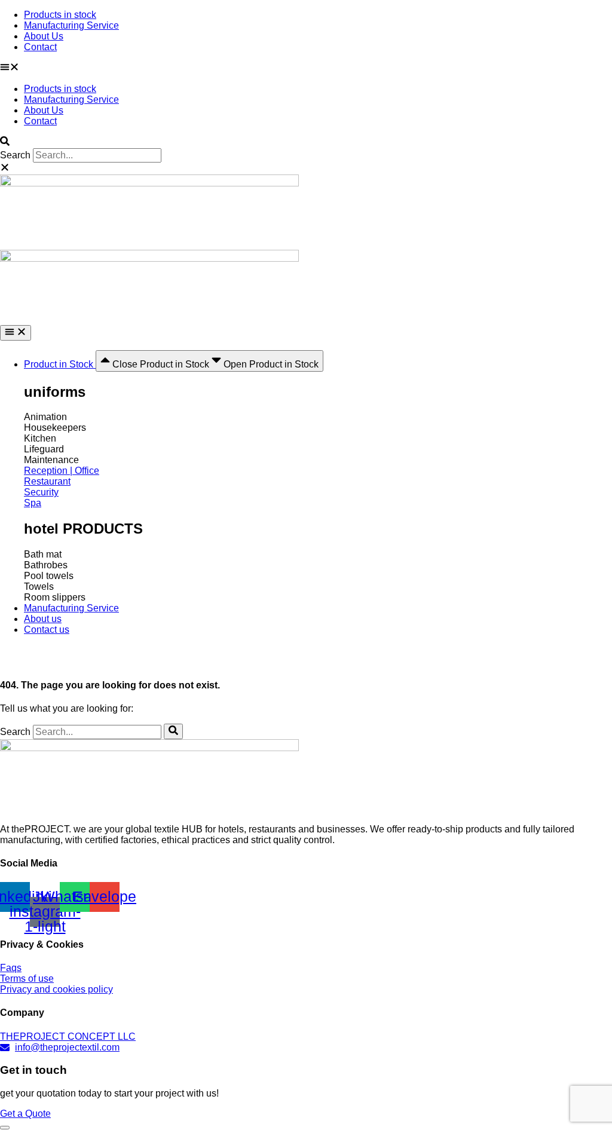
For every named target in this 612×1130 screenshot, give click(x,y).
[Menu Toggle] (15, 333)
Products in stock (60, 15)
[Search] (173, 731)
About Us (43, 36)
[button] (306, 68)
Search (15, 155)
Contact (40, 47)
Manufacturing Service (71, 25)
